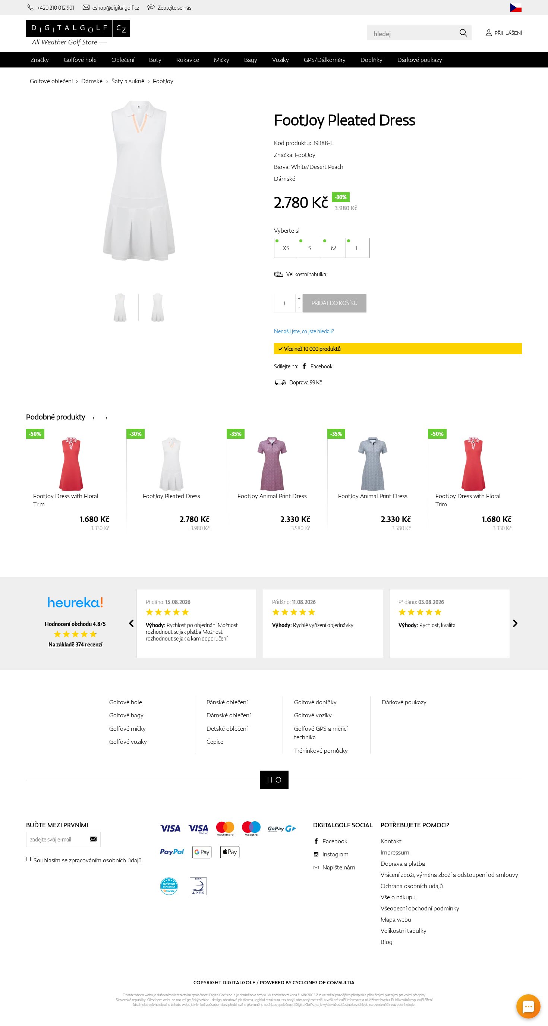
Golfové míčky (127, 728)
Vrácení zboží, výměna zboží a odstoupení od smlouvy (449, 875)
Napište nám (338, 867)
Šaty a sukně (127, 81)
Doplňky (371, 60)
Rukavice (187, 60)
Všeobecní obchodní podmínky (420, 908)
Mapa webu (396, 919)
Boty (155, 60)
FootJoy (163, 81)
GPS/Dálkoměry (325, 60)
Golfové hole (80, 60)
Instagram (335, 854)
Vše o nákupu (398, 897)
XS (286, 248)
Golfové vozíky (128, 741)
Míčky (221, 60)
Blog (387, 942)
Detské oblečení (227, 728)
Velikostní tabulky (403, 930)
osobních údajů (122, 860)
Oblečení (122, 60)
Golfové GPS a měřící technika (320, 732)
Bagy (250, 60)
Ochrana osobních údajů (412, 886)
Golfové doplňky (315, 702)
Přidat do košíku (335, 302)
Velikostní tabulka (306, 274)
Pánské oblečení (227, 702)
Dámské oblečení (229, 715)
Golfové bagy (126, 715)
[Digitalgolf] (274, 780)
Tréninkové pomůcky (321, 750)
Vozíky (280, 60)
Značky (40, 60)
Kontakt (391, 841)
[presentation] (93, 417)
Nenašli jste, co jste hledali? (304, 331)
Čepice (215, 741)
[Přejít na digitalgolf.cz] (516, 7)
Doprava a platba (403, 863)
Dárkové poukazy (419, 60)
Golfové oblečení (51, 81)
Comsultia (341, 982)
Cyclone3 (305, 982)
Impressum (395, 852)
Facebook (322, 366)
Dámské (92, 81)
